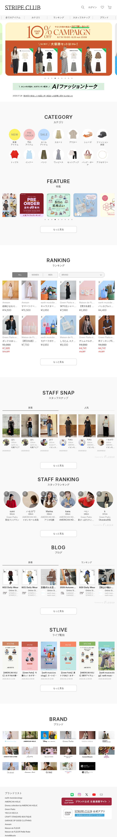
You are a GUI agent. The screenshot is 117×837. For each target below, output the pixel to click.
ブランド (104, 17)
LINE (72, 795)
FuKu (70, 440)
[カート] (110, 7)
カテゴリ (36, 17)
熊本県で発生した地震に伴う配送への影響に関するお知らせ (48, 96)
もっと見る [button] (58, 229)
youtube (94, 795)
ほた (13, 440)
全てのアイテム (12, 17)
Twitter (87, 795)
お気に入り (102, 7)
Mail (101, 795)
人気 (86, 407)
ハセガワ (109, 440)
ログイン (92, 7)
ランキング (58, 17)
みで (51, 440)
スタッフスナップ (81, 17)
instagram (79, 795)
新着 (30, 407)
